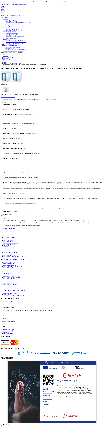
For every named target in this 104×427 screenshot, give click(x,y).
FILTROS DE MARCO (11, 38)
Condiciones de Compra (8, 329)
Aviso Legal (6, 332)
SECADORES (9, 25)
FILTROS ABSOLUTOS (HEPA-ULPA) (15, 36)
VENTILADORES (10, 48)
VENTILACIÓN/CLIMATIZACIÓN (12, 45)
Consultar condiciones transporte (8, 97)
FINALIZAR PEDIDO (8, 57)
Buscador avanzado (7, 301)
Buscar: (2, 52)
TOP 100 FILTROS (7, 17)
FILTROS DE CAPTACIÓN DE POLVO (15, 40)
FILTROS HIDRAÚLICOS (9, 255)
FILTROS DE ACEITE (11, 21)
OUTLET (8, 26)
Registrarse (5, 58)
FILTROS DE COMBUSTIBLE (10, 243)
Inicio (4, 62)
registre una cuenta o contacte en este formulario (45, 99)
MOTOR (5, 19)
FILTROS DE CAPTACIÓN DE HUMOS (16, 42)
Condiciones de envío (8, 331)
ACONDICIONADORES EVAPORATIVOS (16, 49)
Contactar (5, 318)
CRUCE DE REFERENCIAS (19, 4)
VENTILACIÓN (7, 294)
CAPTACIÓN (6, 39)
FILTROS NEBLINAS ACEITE (10, 278)
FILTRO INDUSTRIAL (9, 252)
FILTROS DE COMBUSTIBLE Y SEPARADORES (18, 22)
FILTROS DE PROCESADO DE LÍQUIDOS (16, 30)
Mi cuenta (5, 54)
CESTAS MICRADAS (8, 44)
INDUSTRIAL (6, 28)
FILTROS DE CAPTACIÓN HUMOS (12, 277)
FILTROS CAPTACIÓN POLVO (11, 276)
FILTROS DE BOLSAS (11, 34)
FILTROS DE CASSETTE (12, 35)
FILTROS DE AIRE (11, 20)
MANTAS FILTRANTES (12, 33)
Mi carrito (5, 56)
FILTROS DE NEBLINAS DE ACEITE (15, 43)
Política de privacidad (8, 333)
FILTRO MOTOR (7, 237)
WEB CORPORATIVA (6, 4)
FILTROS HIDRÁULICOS (12, 24)
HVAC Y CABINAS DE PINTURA (11, 31)
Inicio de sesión (6, 59)
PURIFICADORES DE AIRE (13, 47)
